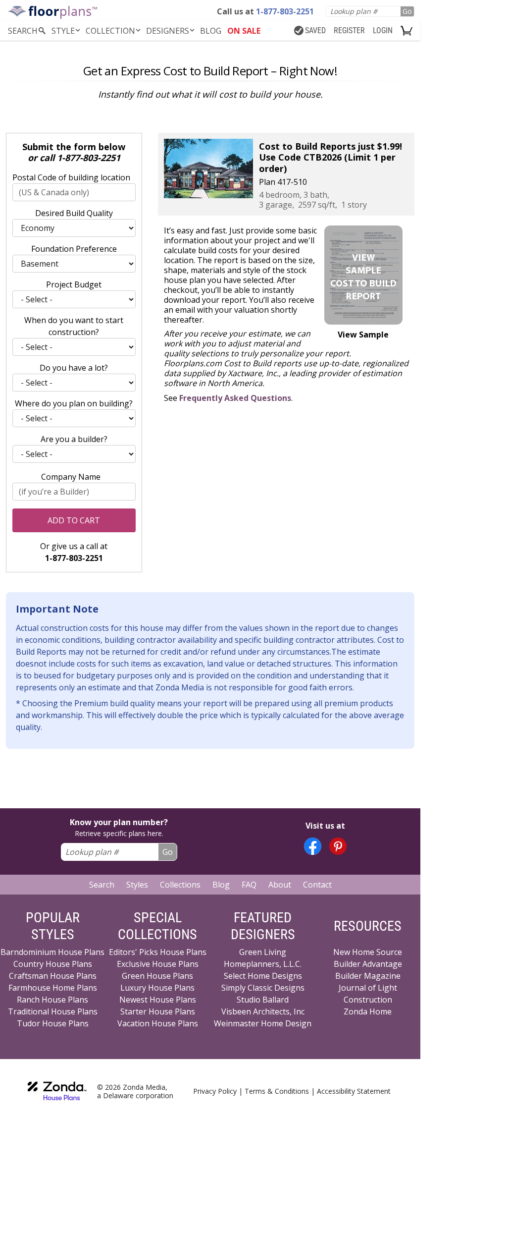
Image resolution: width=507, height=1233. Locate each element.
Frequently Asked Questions (235, 397)
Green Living (262, 952)
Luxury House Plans (157, 987)
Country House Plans (52, 963)
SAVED (315, 30)
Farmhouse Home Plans (52, 987)
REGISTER (349, 30)
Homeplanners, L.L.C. (263, 963)
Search (101, 884)
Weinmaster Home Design (262, 1023)
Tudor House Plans (53, 1023)
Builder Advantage (368, 963)
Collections (180, 884)
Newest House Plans (157, 999)
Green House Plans (157, 975)
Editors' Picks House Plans (157, 952)
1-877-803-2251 (88, 158)
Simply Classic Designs (262, 987)
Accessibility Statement (354, 1091)
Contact (317, 884)
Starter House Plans (157, 1011)
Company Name (71, 476)
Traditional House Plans (53, 1011)
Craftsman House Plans (53, 975)
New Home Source (367, 952)
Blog (221, 884)
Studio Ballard (263, 999)
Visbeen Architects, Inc (262, 1011)
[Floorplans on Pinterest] (338, 846)
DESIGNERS (167, 30)
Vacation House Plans (157, 1023)
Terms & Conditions (277, 1091)
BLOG (210, 30)
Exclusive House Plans (158, 963)
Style (63, 30)
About (279, 884)
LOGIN (383, 30)
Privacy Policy (215, 1091)
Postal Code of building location (71, 177)
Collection (110, 30)
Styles (137, 884)
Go (407, 11)
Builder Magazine (368, 975)
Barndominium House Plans (52, 952)
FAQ (249, 884)
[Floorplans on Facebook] (312, 846)
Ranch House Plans (52, 999)
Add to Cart (74, 520)
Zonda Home (368, 1011)
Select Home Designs (263, 975)
